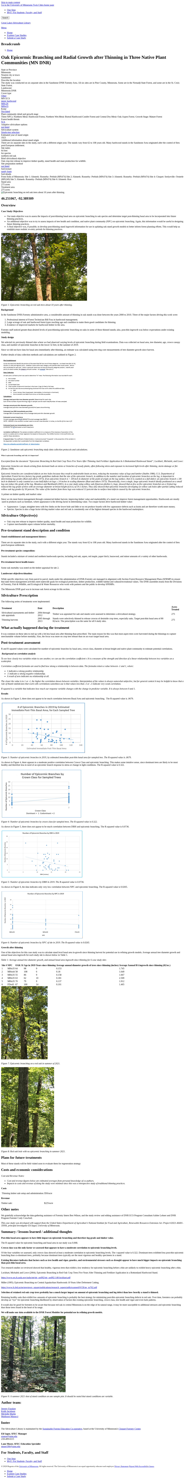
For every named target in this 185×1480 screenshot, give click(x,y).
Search (5, 18)
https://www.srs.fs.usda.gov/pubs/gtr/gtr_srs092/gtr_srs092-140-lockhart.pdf (35, 1277)
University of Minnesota (28, 1466)
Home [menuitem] (10, 32)
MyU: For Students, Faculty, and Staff (24, 12)
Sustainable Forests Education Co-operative (62, 1429)
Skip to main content (10, 2)
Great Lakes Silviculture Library (16, 23)
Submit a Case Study (16, 1476)
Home (10, 50)
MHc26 (4, 103)
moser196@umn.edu (10, 1446)
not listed (5, 127)
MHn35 (4, 106)
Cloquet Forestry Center (129, 1429)
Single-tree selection (10, 132)
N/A (3, 122)
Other (3, 96)
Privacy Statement (121, 1466)
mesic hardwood (8, 101)
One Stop (11, 10)
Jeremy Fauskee (8, 1408)
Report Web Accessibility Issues (141, 1466)
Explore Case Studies (16, 1473)
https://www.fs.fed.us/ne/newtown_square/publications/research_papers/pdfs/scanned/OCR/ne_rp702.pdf (49, 1287)
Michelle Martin (8, 1414)
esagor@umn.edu (9, 1436)
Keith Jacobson (8, 1411)
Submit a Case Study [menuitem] (16, 38)
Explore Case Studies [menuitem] (16, 35)
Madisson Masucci (9, 1416)
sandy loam (6, 171)
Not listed (5, 111)
